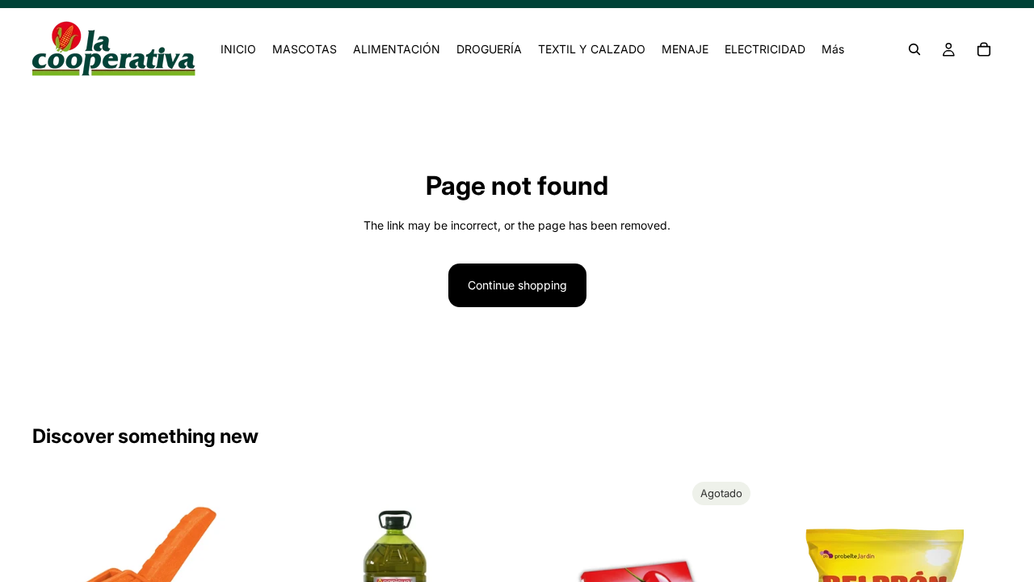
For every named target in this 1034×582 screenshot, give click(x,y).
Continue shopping (517, 285)
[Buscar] (914, 49)
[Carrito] (984, 49)
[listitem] (832, 49)
